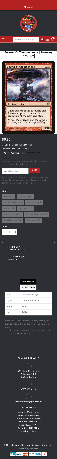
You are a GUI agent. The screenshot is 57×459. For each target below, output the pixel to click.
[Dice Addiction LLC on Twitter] (23, 3)
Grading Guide (34, 152)
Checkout (28, 7)
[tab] (28, 281)
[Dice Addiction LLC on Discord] (39, 3)
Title (4, 191)
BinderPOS (35, 448)
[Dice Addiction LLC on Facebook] (18, 3)
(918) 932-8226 (28, 389)
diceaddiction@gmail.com (28, 401)
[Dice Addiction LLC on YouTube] (34, 3)
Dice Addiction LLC (28, 358)
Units (4, 226)
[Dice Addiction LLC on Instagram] (28, 3)
